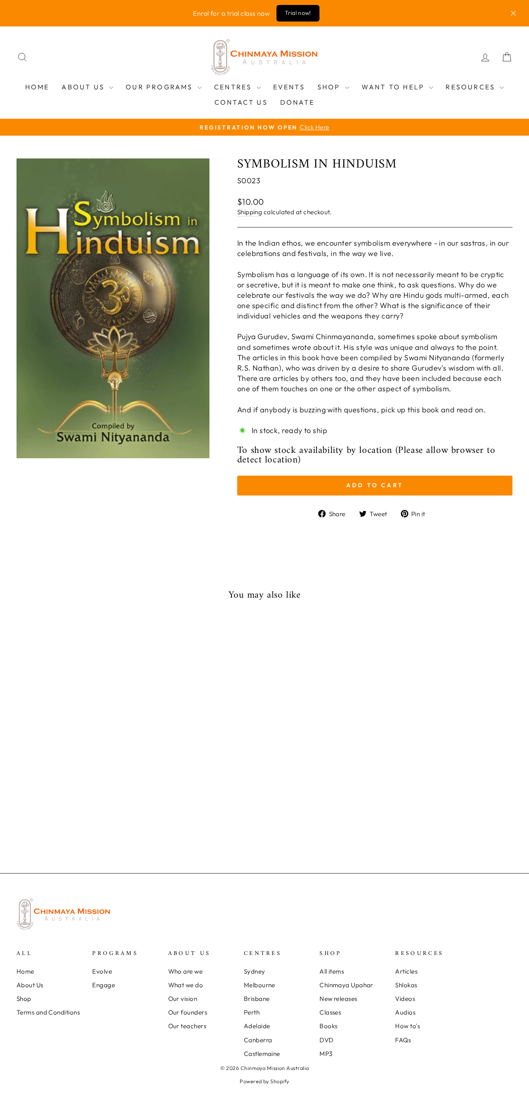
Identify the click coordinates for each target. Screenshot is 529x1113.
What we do (185, 985)
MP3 (325, 1054)
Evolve (102, 971)
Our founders (187, 1012)
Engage (103, 985)
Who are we (185, 971)
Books (328, 1026)
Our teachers (187, 1026)
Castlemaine (262, 1054)
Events (289, 87)
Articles (406, 971)
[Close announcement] (513, 13)
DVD (326, 1040)
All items (331, 971)
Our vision (183, 999)
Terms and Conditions (48, 1012)
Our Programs (160, 87)
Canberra (258, 1040)
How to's (407, 1026)
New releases (338, 999)
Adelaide (257, 1026)
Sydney (254, 971)
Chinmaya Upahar (346, 985)
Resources (472, 87)
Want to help (394, 87)
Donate (297, 102)
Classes (330, 1012)
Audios (405, 1012)
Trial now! (298, 13)
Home (37, 87)
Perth (252, 1012)
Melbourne (259, 985)
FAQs (403, 1040)
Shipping (249, 212)
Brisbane (257, 999)
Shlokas (406, 985)
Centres (234, 87)
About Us (84, 87)
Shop (330, 87)
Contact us (241, 102)
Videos (405, 999)
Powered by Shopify (264, 1081)
